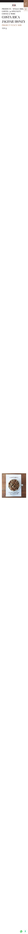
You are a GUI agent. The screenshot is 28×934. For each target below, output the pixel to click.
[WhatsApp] (21, 931)
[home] (14, 5)
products (6, 9)
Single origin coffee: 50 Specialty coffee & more (14, 11)
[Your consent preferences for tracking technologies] (25, 931)
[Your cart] (26, 9)
